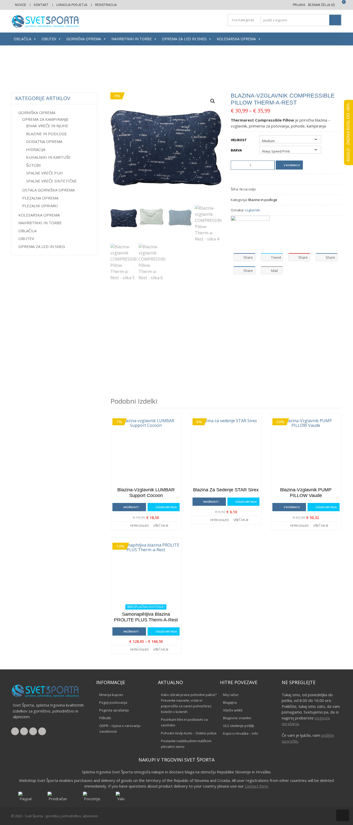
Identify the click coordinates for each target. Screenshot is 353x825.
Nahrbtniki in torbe (131, 38)
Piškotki (105, 718)
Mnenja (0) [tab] (167, 296)
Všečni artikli (232, 710)
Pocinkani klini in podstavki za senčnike (184, 722)
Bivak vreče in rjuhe (47, 125)
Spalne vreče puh (44, 172)
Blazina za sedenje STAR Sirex (226, 489)
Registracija (106, 5)
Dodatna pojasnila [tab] (206, 296)
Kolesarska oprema (236, 38)
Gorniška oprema (83, 38)
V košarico (292, 165)
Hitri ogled (139, 525)
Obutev (49, 38)
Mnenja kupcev (111, 694)
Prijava (299, 5)
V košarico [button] (292, 507)
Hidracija (35, 149)
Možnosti (131, 507)
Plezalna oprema (40, 198)
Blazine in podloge (174, 69)
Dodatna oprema (44, 141)
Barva (236, 150)
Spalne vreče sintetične (51, 180)
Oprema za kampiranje (136, 69)
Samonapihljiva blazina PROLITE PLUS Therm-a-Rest (146, 617)
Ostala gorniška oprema (48, 190)
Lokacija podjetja (71, 5)
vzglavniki (252, 210)
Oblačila (22, 38)
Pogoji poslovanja (113, 702)
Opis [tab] (118, 296)
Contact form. (257, 786)
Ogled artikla (166, 507)
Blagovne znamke (237, 718)
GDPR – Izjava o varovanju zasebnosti (120, 728)
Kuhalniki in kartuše (48, 157)
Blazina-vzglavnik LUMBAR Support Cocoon (146, 492)
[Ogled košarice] (339, 5)
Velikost (239, 140)
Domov (73, 69)
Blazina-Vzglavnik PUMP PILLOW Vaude (306, 492)
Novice (20, 5)
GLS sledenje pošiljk (238, 725)
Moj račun (231, 694)
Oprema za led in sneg (184, 38)
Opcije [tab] (140, 296)
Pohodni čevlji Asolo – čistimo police (189, 733)
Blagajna (230, 702)
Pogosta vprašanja (114, 710)
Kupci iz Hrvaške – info (240, 733)
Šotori (33, 165)
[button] (212, 101)
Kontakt (41, 5)
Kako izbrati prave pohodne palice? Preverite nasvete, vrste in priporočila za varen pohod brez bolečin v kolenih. (189, 703)
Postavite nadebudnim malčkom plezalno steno (186, 744)
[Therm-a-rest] (250, 232)
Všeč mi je (160, 525)
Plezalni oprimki (40, 205)
